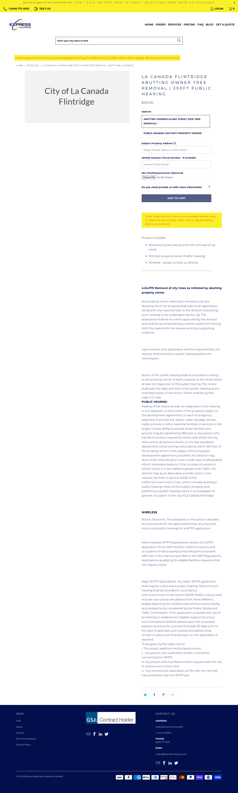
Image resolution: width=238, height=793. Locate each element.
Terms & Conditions (26, 738)
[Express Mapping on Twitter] (106, 734)
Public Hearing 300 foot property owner (173, 133)
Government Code (168, 482)
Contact (20, 732)
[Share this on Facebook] (154, 695)
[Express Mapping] (20, 24)
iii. (143, 662)
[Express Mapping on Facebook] (94, 734)
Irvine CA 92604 (164, 732)
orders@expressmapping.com (171, 754)
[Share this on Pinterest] (163, 695)
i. (143, 648)
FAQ (18, 720)
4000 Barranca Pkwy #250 (169, 727)
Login (218, 8)
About (19, 727)
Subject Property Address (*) (159, 143)
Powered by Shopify (53, 776)
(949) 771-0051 (163, 742)
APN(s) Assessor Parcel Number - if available (169, 157)
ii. (143, 653)
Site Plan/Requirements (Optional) (162, 172)
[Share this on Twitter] (145, 695)
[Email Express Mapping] (88, 734)
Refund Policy (23, 744)
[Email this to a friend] (172, 695)
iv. (143, 670)
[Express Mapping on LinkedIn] (100, 734)
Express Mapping (33, 776)
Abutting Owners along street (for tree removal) (172, 121)
